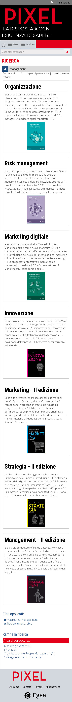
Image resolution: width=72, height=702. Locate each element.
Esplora (30, 44)
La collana (64, 2)
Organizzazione (23, 86)
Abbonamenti (53, 686)
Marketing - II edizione (31, 389)
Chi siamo (14, 686)
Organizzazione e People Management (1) (29, 653)
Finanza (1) (10, 649)
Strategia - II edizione (30, 466)
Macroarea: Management (22, 620)
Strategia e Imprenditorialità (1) (22, 657)
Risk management (26, 163)
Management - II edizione (35, 539)
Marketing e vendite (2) (17, 646)
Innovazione (19, 313)
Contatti (27, 686)
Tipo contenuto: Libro (19, 623)
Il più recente (42, 73)
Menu (16, 44)
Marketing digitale (26, 236)
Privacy (38, 686)
